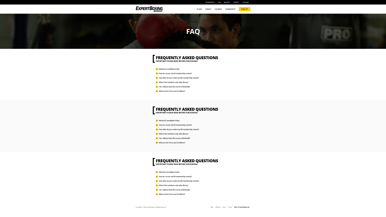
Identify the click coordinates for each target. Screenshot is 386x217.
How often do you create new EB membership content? (179, 78)
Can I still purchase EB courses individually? (174, 87)
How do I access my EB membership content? (175, 73)
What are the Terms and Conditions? (172, 91)
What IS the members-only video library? (173, 82)
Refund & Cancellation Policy (169, 69)
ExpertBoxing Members (149, 9)
